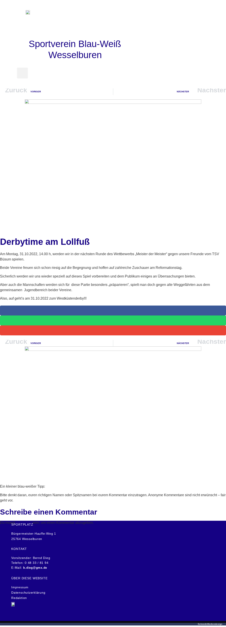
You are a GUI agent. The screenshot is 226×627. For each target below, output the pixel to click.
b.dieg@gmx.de (35, 567)
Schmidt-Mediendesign (210, 624)
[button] (75, 29)
